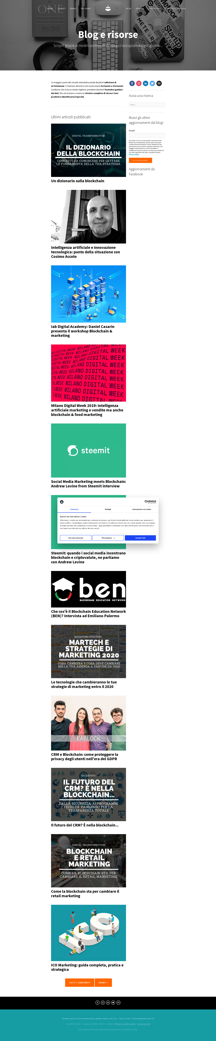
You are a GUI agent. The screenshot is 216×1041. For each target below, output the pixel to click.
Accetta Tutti (140, 538)
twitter (152, 83)
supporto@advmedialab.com (143, 1018)
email (118, 1003)
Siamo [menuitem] (73, 8)
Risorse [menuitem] (140, 8)
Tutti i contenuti (79, 982)
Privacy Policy (134, 154)
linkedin (108, 1003)
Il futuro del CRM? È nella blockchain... (85, 825)
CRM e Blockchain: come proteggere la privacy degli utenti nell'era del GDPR (84, 756)
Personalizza (107, 538)
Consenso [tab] (74, 509)
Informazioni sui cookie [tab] (141, 509)
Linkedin (145, 83)
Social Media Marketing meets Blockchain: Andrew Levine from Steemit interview (88, 483)
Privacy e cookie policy (125, 1024)
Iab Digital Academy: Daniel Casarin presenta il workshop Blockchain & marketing (82, 331)
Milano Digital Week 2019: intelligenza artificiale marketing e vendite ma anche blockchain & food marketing (87, 410)
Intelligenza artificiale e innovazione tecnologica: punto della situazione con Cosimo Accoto (85, 252)
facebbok (132, 83)
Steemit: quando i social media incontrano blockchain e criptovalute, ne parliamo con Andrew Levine (88, 557)
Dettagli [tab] (108, 509)
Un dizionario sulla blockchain (77, 180)
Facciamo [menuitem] (86, 8)
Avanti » (103, 982)
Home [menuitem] (50, 8)
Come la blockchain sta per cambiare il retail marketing (85, 893)
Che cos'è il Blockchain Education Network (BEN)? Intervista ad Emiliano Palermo (88, 613)
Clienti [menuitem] (61, 8)
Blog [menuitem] (128, 8)
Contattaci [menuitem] (155, 8)
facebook (97, 1003)
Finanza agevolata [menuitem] (176, 8)
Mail (158, 82)
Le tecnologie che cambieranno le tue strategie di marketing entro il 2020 (84, 684)
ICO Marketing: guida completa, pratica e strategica (87, 967)
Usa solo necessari (75, 538)
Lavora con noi (143, 1024)
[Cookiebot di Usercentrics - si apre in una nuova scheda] (146, 502)
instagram (138, 83)
